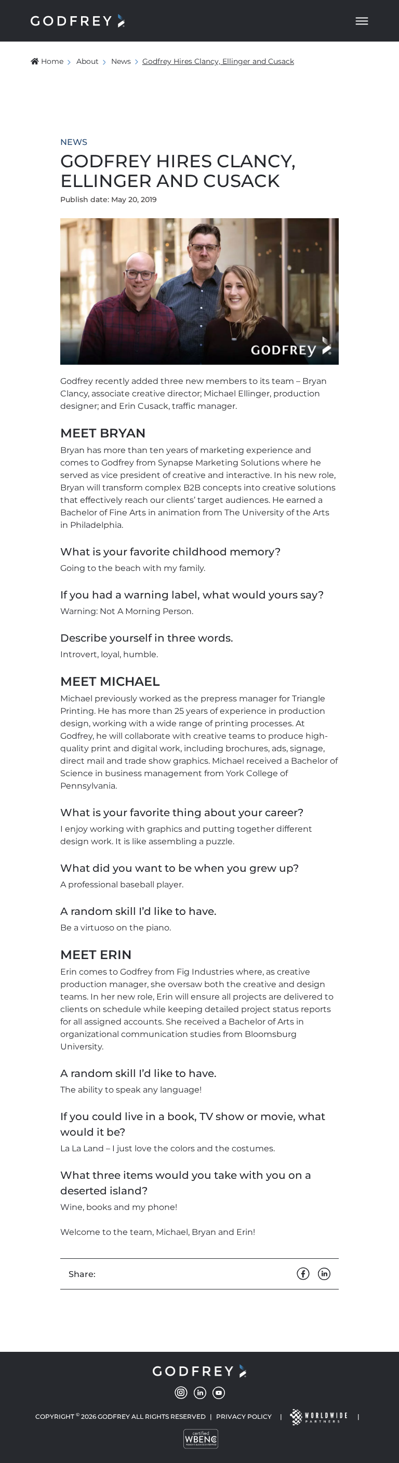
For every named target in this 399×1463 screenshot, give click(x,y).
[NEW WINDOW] (318, 1416)
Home (52, 61)
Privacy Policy (244, 1416)
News (121, 61)
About (87, 61)
